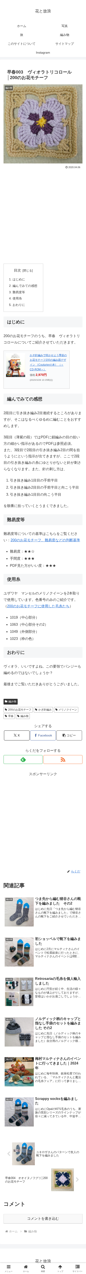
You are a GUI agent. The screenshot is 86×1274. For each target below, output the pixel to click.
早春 (10, 716)
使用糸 (17, 298)
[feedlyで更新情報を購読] (23, 759)
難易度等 (19, 292)
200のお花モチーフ (19, 709)
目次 (17, 270)
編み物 (12, 701)
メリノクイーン (67, 709)
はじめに (19, 279)
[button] (69, 735)
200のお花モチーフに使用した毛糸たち (38, 606)
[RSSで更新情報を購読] (62, 759)
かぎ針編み (45, 709)
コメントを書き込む (43, 1218)
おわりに (19, 305)
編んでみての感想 (25, 285)
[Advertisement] (43, 215)
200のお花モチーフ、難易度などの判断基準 (45, 540)
